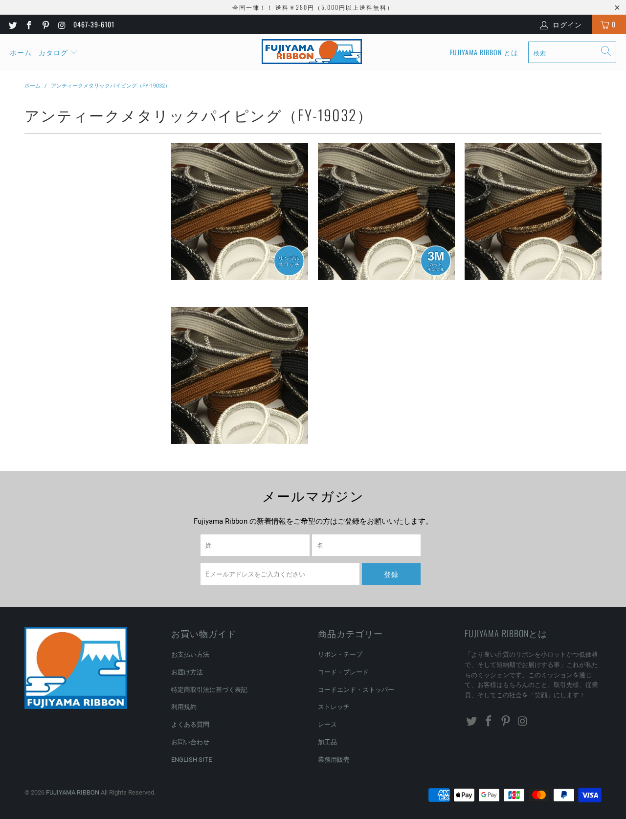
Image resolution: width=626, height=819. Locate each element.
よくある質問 (190, 724)
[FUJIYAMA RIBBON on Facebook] (29, 24)
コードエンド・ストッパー (356, 689)
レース (327, 724)
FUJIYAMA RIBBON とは (484, 52)
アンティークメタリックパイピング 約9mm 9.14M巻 (533, 211)
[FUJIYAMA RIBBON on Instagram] (62, 24)
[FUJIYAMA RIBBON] (312, 52)
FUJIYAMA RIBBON (72, 792)
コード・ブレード (343, 672)
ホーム (21, 52)
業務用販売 (334, 759)
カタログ (53, 52)
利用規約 (184, 706)
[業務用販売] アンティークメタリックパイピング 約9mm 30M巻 (239, 375)
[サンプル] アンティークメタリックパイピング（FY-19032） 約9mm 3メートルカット (386, 211)
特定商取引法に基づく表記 (209, 689)
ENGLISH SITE (191, 759)
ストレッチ (334, 706)
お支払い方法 (190, 654)
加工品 (327, 742)
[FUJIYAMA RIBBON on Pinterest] (45, 24)
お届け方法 (187, 672)
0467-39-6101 (93, 24)
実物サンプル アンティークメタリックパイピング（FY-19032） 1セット (239, 211)
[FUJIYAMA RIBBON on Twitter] (12, 24)
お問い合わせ (190, 742)
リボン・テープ (340, 654)
